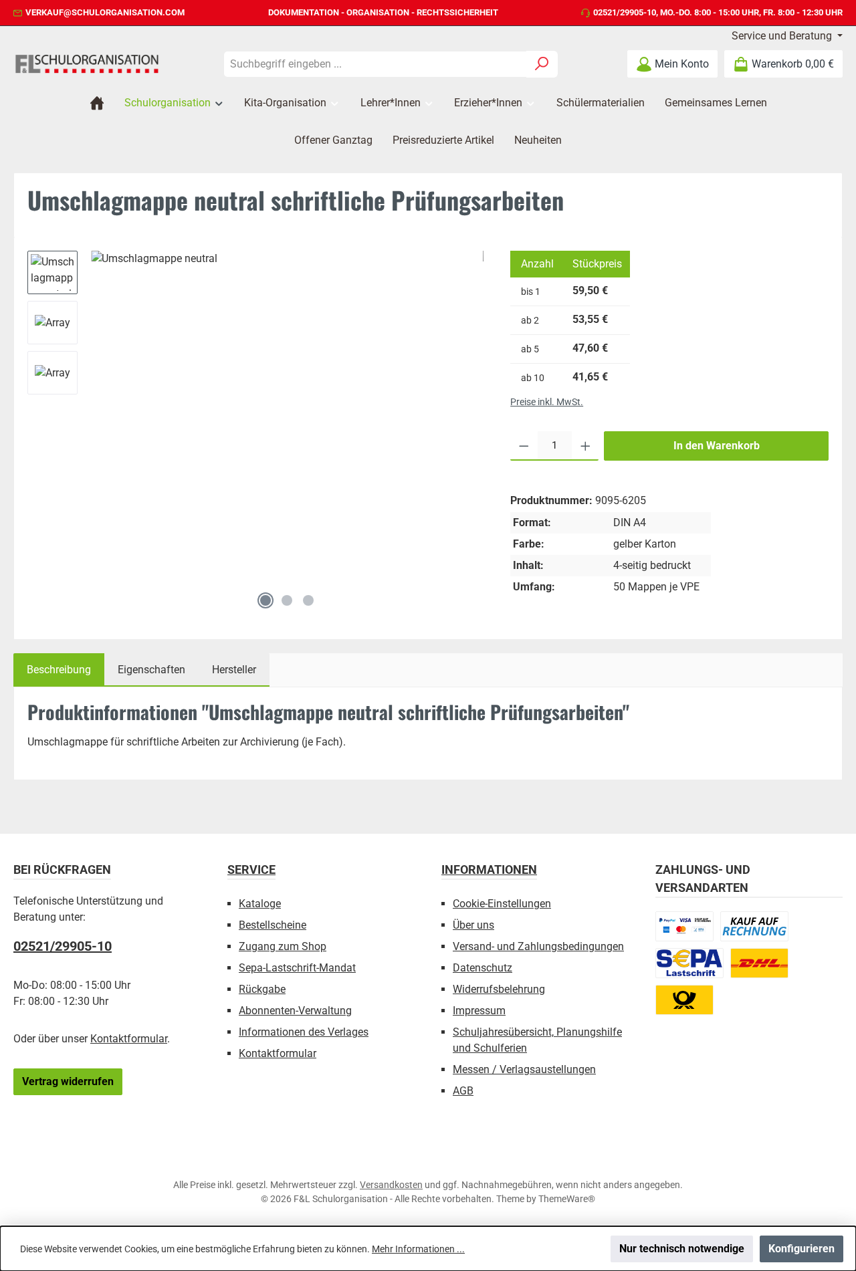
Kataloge (260, 903)
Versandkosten (391, 1184)
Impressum (479, 1010)
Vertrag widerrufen (68, 1081)
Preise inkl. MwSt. (546, 401)
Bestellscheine (272, 925)
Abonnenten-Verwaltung (295, 1010)
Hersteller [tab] (234, 669)
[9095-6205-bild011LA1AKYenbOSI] (287, 418)
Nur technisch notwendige (681, 1248)
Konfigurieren (801, 1248)
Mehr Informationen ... (418, 1249)
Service (251, 869)
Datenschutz (482, 967)
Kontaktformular (128, 1038)
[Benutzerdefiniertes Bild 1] (684, 926)
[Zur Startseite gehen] (86, 63)
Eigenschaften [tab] (151, 669)
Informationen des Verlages (303, 1032)
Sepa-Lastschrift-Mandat (297, 967)
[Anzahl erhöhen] (585, 446)
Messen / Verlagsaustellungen (524, 1069)
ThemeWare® (566, 1198)
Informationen (489, 869)
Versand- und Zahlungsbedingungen (538, 946)
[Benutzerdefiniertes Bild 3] (689, 963)
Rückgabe (262, 989)
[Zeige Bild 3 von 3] (308, 600)
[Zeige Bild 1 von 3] (265, 600)
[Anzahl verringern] (524, 446)
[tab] (58, 670)
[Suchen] (542, 64)
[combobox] (375, 64)
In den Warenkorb (716, 445)
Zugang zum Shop (282, 946)
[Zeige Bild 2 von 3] (287, 600)
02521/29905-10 (624, 12)
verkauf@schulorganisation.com (105, 12)
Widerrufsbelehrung (499, 989)
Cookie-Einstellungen (502, 903)
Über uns (473, 925)
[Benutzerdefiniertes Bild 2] (754, 926)
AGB (463, 1090)
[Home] (97, 103)
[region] (255, 433)
